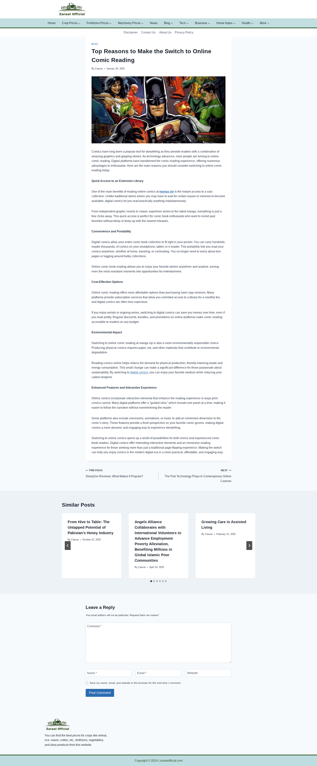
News (153, 23)
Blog (95, 44)
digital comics (139, 372)
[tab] (151, 581)
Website (192, 673)
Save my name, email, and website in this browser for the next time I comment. (135, 682)
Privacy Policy (184, 32)
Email (142, 673)
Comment (94, 626)
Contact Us (148, 32)
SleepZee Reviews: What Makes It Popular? (114, 473)
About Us (165, 32)
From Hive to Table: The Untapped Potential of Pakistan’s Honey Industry (90, 527)
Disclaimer (131, 32)
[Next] (249, 545)
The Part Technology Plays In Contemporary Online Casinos (198, 476)
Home (52, 23)
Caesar (99, 68)
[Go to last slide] (68, 545)
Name (92, 673)
